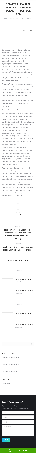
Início (5, 18)
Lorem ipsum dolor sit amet (24, 268)
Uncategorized (13, 18)
